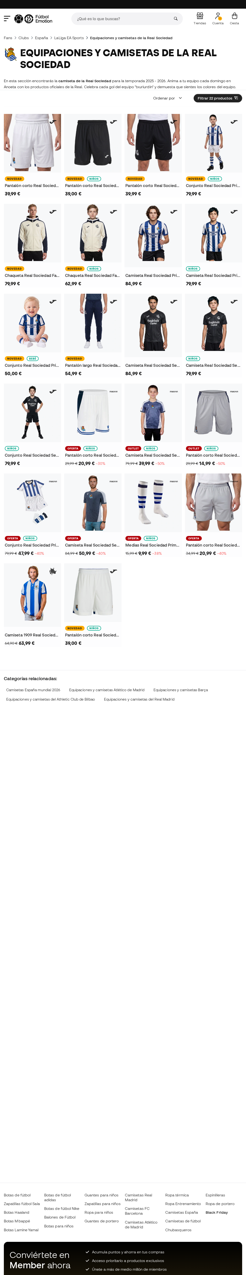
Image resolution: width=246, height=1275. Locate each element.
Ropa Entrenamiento (183, 1203)
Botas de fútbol (17, 1195)
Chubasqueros (178, 1230)
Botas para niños (59, 1226)
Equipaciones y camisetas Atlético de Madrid (106, 690)
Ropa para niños (99, 1212)
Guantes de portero (102, 1221)
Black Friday (217, 1212)
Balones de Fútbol (59, 1217)
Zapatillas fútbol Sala (22, 1203)
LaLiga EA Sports (69, 38)
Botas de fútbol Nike (62, 1208)
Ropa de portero (220, 1203)
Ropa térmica (177, 1195)
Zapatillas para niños (103, 1203)
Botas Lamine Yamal (21, 1230)
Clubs (23, 38)
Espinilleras (215, 1195)
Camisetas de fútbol (183, 1221)
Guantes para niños (101, 1195)
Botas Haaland (16, 1212)
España (41, 38)
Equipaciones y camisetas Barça (181, 690)
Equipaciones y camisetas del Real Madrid (139, 699)
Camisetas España (181, 1212)
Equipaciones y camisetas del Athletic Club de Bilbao (50, 699)
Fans (8, 38)
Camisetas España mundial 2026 (33, 690)
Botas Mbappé (17, 1221)
